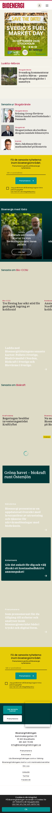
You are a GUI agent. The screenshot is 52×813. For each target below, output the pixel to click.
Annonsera (26, 755)
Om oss (26, 766)
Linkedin (26, 772)
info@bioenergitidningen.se (26, 745)
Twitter (26, 776)
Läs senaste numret (12, 710)
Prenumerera (12, 719)
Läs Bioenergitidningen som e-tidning (26, 758)
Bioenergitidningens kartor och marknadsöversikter (26, 762)
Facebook (26, 780)
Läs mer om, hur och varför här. (26, 804)
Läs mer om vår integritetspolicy (23, 192)
